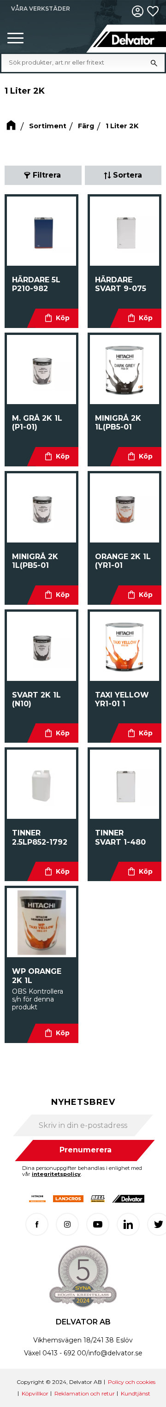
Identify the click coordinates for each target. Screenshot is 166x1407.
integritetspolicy (56, 1174)
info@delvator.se (115, 1353)
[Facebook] (36, 1224)
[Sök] (154, 63)
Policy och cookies (131, 1381)
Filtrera (47, 175)
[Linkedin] (128, 1224)
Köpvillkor (35, 1393)
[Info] (57, 318)
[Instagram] (67, 1224)
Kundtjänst (135, 1393)
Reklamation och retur (84, 1393)
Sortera (127, 175)
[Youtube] (97, 1224)
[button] (15, 38)
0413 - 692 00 (64, 1353)
